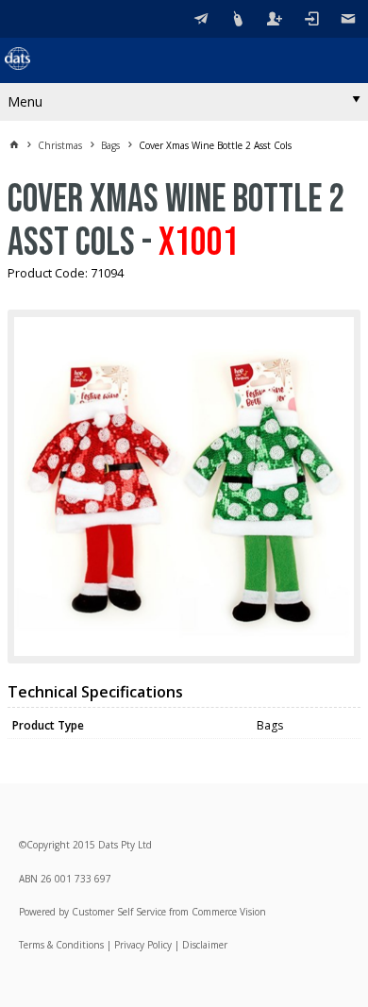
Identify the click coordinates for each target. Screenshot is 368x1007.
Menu (25, 101)
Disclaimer (204, 944)
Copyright (48, 844)
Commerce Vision (229, 911)
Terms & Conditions (61, 944)
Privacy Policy (143, 944)
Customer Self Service (119, 911)
